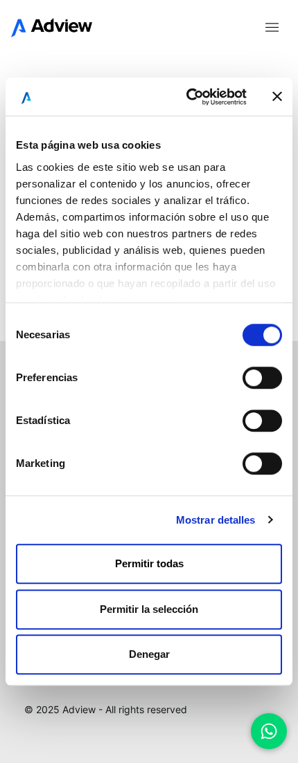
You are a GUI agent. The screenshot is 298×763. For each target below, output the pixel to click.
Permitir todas (149, 563)
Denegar (149, 654)
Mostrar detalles (216, 520)
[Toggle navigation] (271, 26)
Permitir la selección (149, 609)
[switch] (262, 378)
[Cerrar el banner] (277, 97)
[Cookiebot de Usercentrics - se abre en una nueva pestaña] (187, 97)
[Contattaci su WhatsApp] (269, 731)
